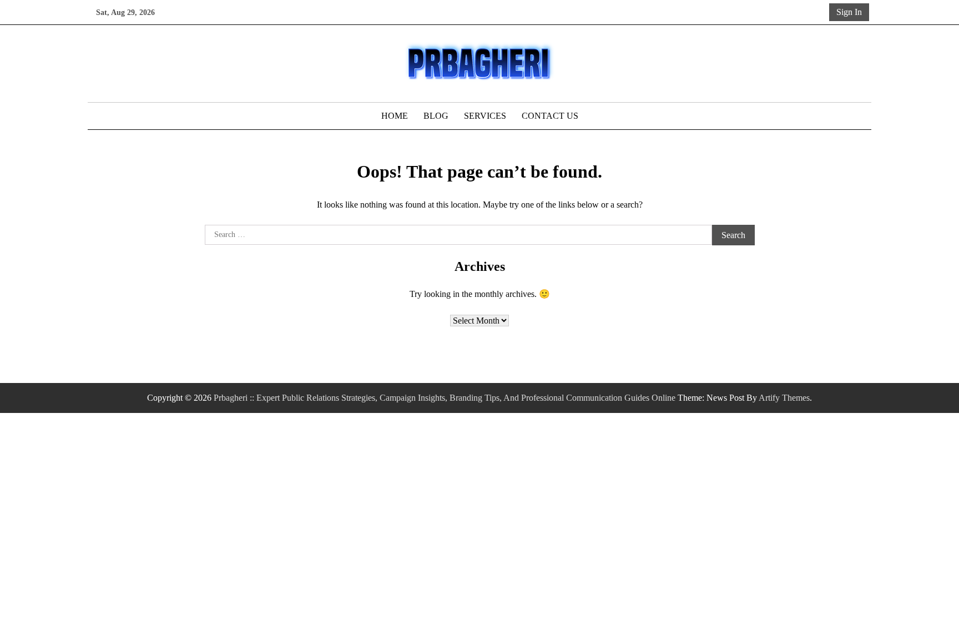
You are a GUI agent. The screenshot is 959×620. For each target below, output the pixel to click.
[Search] (818, 12)
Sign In (849, 12)
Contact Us (550, 115)
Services (485, 115)
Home (394, 115)
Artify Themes (784, 397)
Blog (435, 115)
